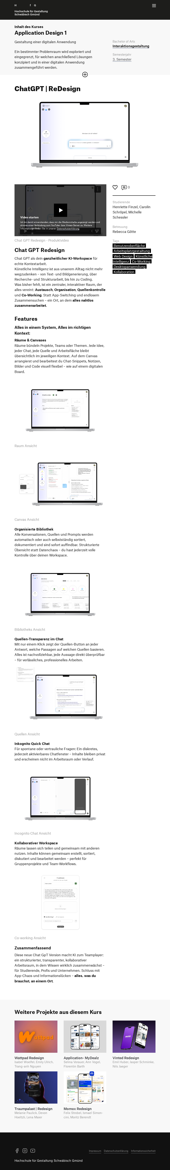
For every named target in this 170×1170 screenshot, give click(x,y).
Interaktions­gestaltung (131, 46)
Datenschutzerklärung (68, 228)
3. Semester (122, 59)
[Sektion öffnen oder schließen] (85, 74)
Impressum (95, 1150)
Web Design (123, 256)
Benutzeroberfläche (129, 245)
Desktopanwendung (130, 266)
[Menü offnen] (154, 5)
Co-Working (141, 261)
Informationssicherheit (143, 1150)
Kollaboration (124, 272)
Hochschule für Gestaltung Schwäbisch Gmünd (49, 1160)
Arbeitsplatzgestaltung (132, 251)
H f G (31, 10)
